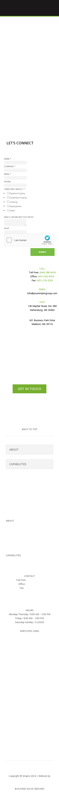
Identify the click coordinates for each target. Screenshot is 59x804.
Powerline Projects (18, 197)
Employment (15, 206)
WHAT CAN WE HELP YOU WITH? (19, 217)
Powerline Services (16, 563)
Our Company (13, 524)
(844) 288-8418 (47, 272)
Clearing (13, 202)
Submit (42, 252)
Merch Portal (30, 634)
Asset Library (30, 638)
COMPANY (9, 166)
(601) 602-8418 (46, 276)
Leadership (12, 528)
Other (12, 210)
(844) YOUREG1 (35, 580)
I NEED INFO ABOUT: (14, 189)
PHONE (7, 181)
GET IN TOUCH (29, 389)
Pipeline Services (14, 559)
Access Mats (13, 567)
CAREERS (11, 537)
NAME (7, 158)
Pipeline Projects (17, 193)
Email (6, 228)
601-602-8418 (24, 100)
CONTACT (11, 546)
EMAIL (7, 174)
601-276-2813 (32, 587)
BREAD (29, 779)
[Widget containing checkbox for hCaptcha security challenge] (29, 240)
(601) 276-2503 (44, 280)
